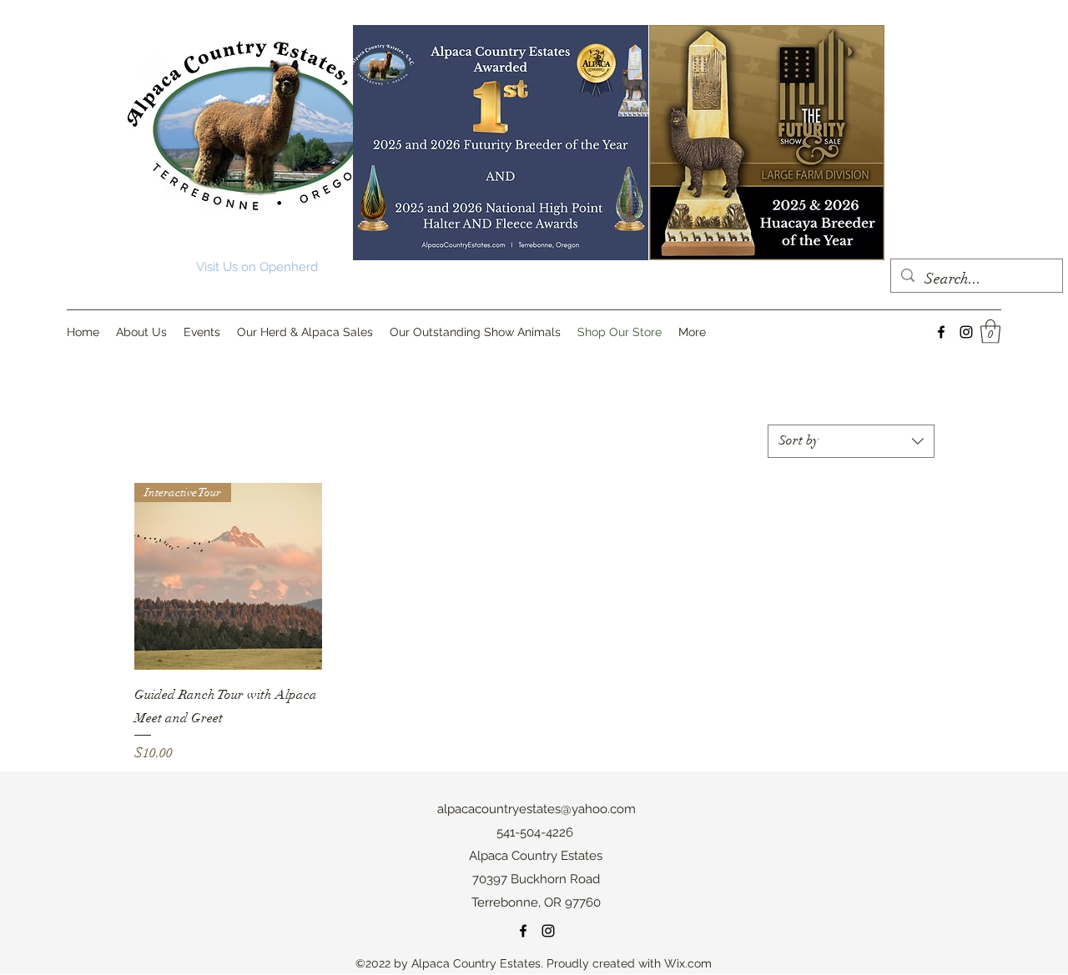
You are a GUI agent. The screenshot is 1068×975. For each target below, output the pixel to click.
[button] (990, 331)
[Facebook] (941, 332)
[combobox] (851, 441)
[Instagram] (966, 332)
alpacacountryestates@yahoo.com (536, 809)
